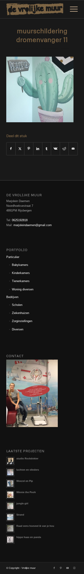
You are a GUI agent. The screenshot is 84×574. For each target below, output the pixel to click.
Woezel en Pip (24, 481)
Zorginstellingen (22, 321)
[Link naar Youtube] (67, 568)
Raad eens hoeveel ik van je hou (35, 526)
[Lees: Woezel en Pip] (10, 483)
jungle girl (22, 503)
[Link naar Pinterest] (61, 568)
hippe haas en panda (28, 537)
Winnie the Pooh (26, 492)
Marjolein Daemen (58, 48)
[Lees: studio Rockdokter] (10, 461)
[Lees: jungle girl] (10, 506)
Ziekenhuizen (20, 313)
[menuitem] (71, 9)
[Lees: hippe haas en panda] (10, 540)
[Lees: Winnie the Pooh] (10, 495)
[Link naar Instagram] (74, 568)
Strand (20, 514)
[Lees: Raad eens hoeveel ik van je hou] (10, 528)
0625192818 (20, 220)
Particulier (12, 257)
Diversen (17, 329)
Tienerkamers (21, 281)
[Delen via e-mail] (73, 148)
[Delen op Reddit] (64, 148)
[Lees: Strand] (10, 517)
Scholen (17, 305)
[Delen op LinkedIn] (37, 148)
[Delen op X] (20, 148)
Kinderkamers (21, 273)
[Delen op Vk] (55, 148)
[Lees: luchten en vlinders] (10, 472)
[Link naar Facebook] (54, 568)
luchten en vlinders (27, 469)
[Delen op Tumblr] (46, 148)
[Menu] (71, 9)
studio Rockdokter (27, 458)
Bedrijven (12, 297)
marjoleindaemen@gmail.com (32, 225)
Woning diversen (22, 289)
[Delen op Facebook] (10, 148)
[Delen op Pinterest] (28, 148)
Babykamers (20, 265)
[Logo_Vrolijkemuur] (34, 9)
